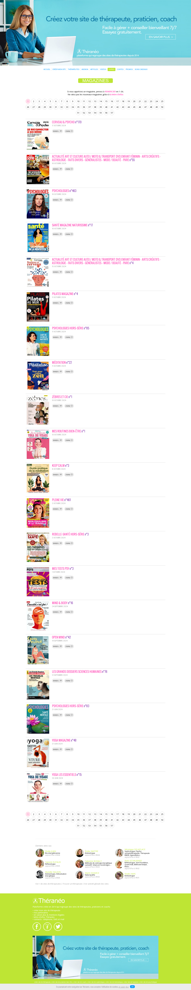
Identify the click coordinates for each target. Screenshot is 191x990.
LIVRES (111, 69)
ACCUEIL (46, 69)
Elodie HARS (130, 873)
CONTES (120, 69)
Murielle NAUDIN (53, 872)
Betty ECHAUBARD (133, 860)
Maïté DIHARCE (92, 873)
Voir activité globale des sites (96, 883)
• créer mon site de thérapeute (46, 910)
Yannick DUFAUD (53, 862)
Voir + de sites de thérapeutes (48, 883)
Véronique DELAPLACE (135, 849)
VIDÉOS (103, 69)
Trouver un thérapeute (72, 883)
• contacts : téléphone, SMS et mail (48, 919)
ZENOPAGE (68, 131)
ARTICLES (94, 69)
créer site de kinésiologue (114, 982)
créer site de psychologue (148, 982)
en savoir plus (124, 987)
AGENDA (85, 69)
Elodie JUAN (50, 851)
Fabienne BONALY (93, 861)
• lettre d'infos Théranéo (44, 917)
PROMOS (129, 69)
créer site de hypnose (131, 982)
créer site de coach (79, 982)
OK (132, 986)
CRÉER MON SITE (59, 69)
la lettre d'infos (116, 94)
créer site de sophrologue (96, 982)
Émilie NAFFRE (91, 851)
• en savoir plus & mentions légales (48, 914)
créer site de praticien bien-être (61, 982)
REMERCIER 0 (56, 131)
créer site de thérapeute (42, 982)
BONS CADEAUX (141, 69)
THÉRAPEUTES (73, 69)
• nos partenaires (40, 912)
